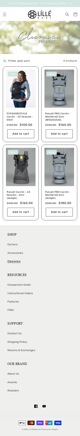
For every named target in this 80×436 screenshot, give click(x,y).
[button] (5, 14)
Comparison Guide (19, 284)
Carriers (12, 244)
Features (13, 301)
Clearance (13, 261)
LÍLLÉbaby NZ (35, 429)
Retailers (13, 390)
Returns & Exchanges (21, 350)
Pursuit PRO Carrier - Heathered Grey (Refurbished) (58, 116)
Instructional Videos (20, 293)
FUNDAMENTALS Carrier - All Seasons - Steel (20, 116)
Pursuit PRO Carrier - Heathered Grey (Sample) (58, 195)
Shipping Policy (17, 342)
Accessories (15, 253)
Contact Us (14, 333)
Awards (12, 382)
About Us (13, 373)
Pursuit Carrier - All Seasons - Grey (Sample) (18, 195)
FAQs (10, 310)
